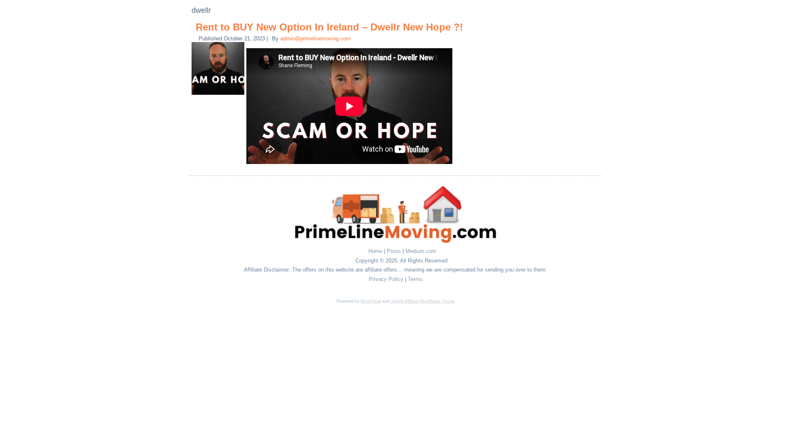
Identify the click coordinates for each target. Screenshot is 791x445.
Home (375, 251)
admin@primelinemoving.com (315, 38)
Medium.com (420, 251)
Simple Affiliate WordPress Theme (423, 301)
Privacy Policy (386, 279)
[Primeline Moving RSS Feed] (206, 253)
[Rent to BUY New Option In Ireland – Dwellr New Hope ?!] (219, 95)
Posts (394, 251)
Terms (415, 279)
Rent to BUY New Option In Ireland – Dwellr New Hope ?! (329, 27)
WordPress (370, 301)
